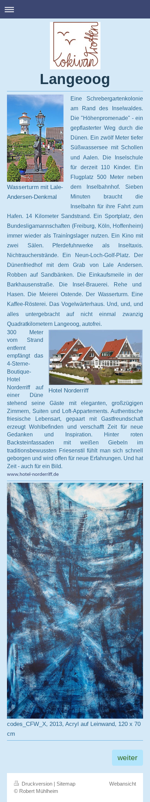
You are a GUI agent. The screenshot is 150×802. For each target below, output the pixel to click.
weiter (127, 758)
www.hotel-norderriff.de (33, 474)
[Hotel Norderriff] (95, 357)
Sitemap (66, 784)
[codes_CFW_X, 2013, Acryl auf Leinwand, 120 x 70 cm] (75, 601)
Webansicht (122, 784)
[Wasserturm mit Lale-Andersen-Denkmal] (35, 138)
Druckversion (37, 784)
